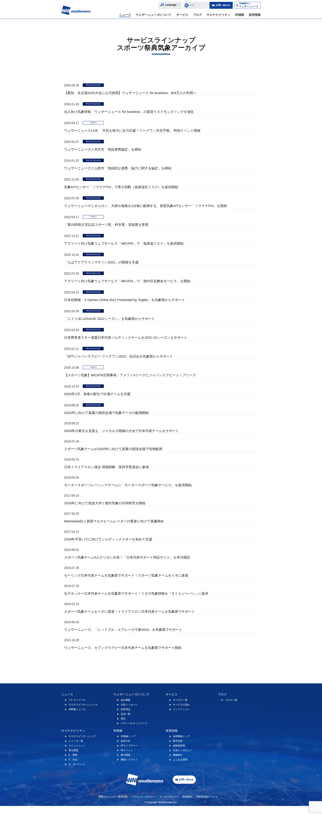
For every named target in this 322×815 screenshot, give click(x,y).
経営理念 (125, 709)
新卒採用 (178, 741)
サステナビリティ (218, 14)
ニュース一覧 (76, 741)
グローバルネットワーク (134, 723)
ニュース (125, 14)
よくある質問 (180, 759)
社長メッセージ (129, 704)
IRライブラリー (129, 745)
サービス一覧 (180, 700)
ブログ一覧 (231, 700)
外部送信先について (207, 796)
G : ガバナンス (77, 764)
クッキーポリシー (169, 796)
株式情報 (125, 755)
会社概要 (125, 700)
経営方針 (125, 741)
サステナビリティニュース (83, 704)
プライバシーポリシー (144, 796)
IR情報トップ (128, 736)
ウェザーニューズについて (153, 14)
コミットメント (77, 745)
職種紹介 (178, 755)
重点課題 (73, 750)
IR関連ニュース (77, 709)
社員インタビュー (182, 750)
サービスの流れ (181, 704)
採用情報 (255, 14)
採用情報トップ (181, 736)
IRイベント (127, 750)
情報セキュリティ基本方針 (113, 796)
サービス (182, 14)
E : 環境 (73, 755)
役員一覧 (125, 714)
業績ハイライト (129, 759)
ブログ (197, 14)
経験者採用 (179, 745)
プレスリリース (77, 700)
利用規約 (187, 796)
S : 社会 (73, 759)
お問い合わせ (223, 5)
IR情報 (239, 14)
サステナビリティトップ (82, 736)
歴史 (123, 718)
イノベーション (181, 709)
